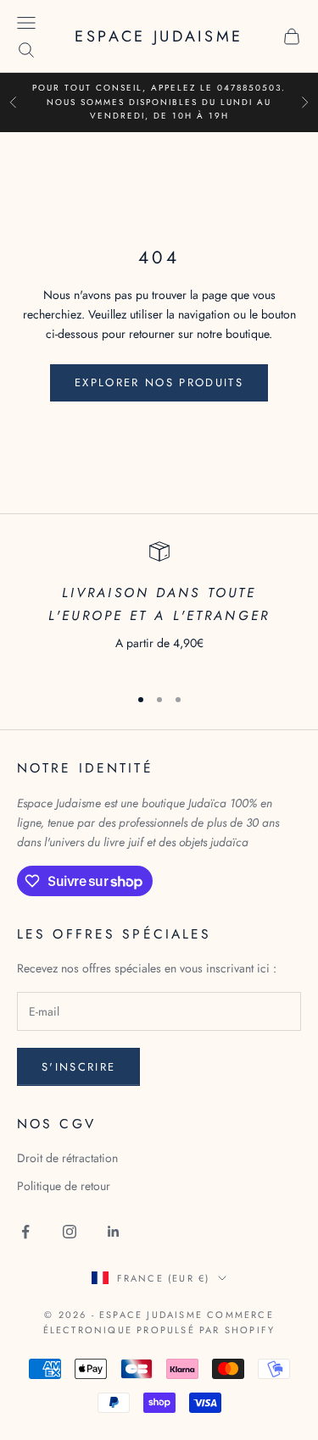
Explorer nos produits (159, 382)
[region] (159, 605)
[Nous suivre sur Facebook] (25, 1231)
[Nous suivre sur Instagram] (69, 1231)
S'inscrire (78, 1067)
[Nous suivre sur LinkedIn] (113, 1231)
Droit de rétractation (67, 1157)
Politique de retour (63, 1185)
